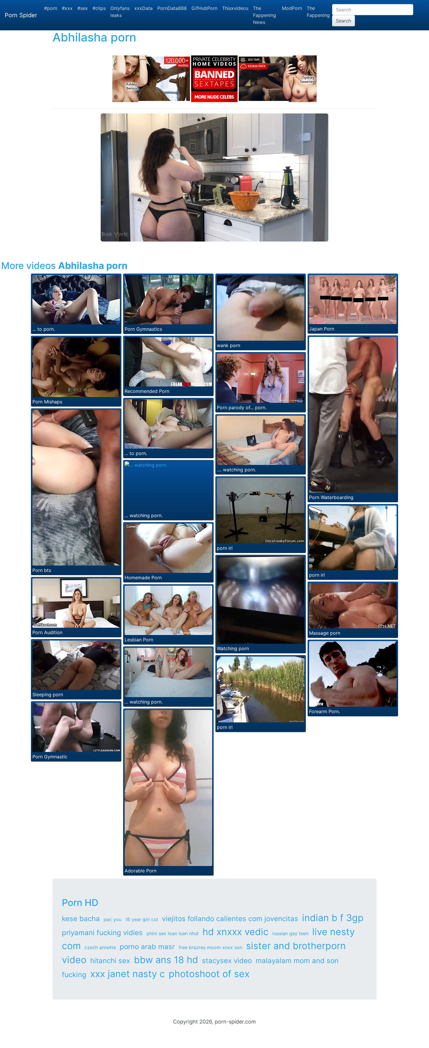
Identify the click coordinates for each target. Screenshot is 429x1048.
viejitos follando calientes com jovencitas (230, 918)
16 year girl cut (141, 919)
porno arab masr (147, 946)
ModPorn (292, 8)
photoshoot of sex (209, 973)
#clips (99, 8)
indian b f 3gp (333, 917)
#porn (50, 8)
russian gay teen (290, 933)
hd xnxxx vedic (235, 931)
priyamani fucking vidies (102, 932)
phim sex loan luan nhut (173, 933)
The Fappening (318, 11)
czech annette (100, 947)
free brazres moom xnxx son (210, 947)
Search (343, 21)
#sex (82, 8)
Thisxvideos (235, 8)
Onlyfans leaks (120, 11)
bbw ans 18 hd (166, 959)
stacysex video (227, 960)
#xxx (67, 8)
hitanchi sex (110, 960)
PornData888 (172, 8)
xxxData (143, 8)
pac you (112, 919)
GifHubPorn (204, 8)
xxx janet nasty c (127, 973)
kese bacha (81, 918)
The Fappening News (264, 15)
